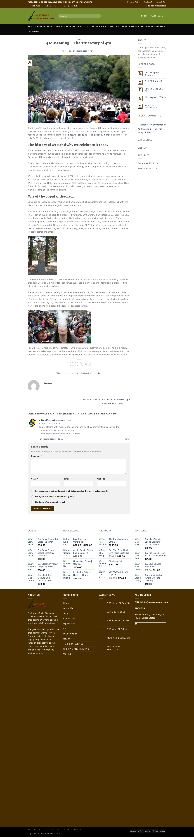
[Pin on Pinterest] (83, 364)
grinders (108, 134)
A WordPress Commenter (52, 420)
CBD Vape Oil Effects (155, 97)
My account (76, 26)
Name (34, 479)
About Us (161, 2)
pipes (70, 134)
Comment (36, 456)
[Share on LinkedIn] (88, 364)
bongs (81, 134)
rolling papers (95, 134)
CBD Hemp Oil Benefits (152, 73)
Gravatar (75, 433)
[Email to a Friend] (79, 364)
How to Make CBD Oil (154, 90)
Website (101, 479)
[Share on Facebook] (69, 364)
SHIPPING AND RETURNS (153, 26)
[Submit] (98, 16)
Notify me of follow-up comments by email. (55, 496)
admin (92, 51)
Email (67, 479)
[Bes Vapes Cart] (41, 16)
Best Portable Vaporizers (113, 647)
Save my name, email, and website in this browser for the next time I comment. (71, 491)
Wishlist (34, 32)
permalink (97, 373)
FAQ (88, 26)
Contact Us (148, 2)
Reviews (114, 26)
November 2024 (146, 168)
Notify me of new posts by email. (50, 502)
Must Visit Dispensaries (151, 106)
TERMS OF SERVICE (129, 26)
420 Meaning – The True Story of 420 (150, 131)
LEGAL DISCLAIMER (157, 6)
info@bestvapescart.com (155, 602)
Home (31, 26)
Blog (78, 39)
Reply (127, 439)
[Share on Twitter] (74, 364)
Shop (49, 26)
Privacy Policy (134, 2)
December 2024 (146, 163)
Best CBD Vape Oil (154, 81)
